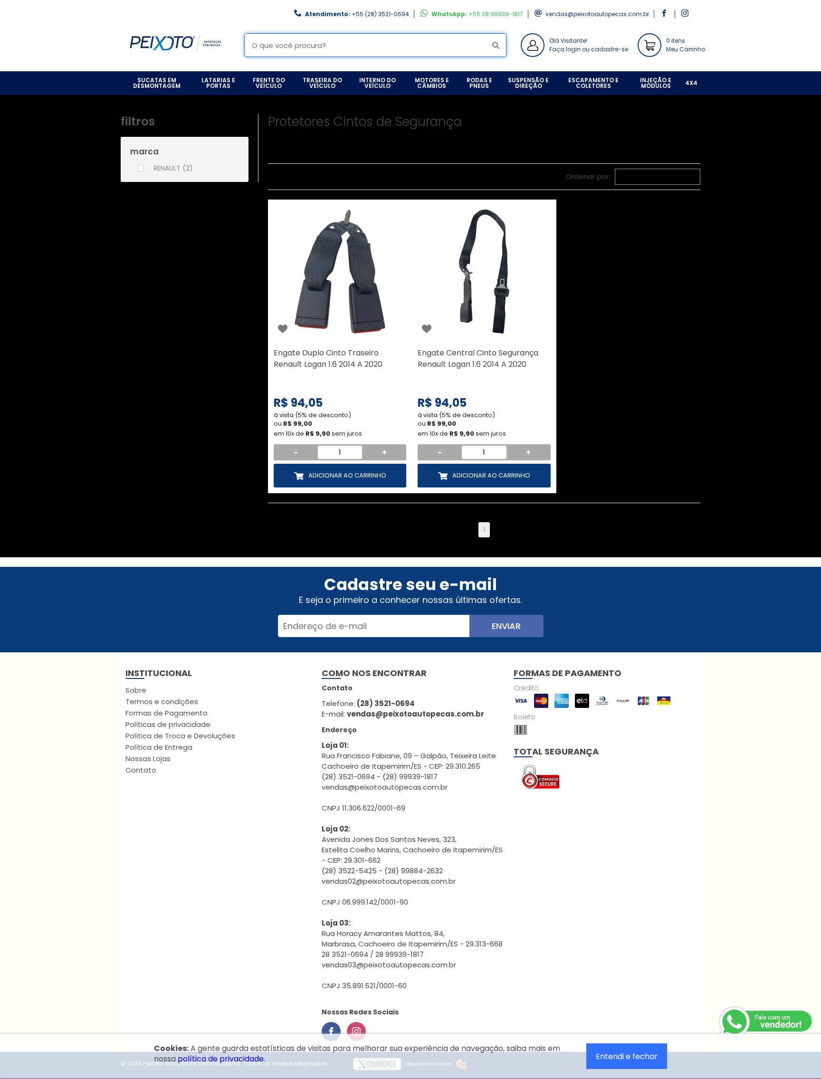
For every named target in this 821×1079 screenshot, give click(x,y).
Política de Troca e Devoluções (180, 736)
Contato (140, 770)
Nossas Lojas (148, 759)
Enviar (506, 626)
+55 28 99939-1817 (495, 14)
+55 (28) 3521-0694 (380, 14)
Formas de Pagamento (166, 713)
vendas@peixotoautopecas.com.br (597, 14)
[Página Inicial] (175, 63)
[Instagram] (356, 1031)
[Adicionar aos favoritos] (283, 329)
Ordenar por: (588, 176)
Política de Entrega (158, 747)
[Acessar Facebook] (665, 14)
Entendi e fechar (627, 1056)
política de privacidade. (221, 1058)
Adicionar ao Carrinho (347, 475)
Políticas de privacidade (167, 724)
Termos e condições (161, 702)
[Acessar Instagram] (686, 14)
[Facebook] (331, 1031)
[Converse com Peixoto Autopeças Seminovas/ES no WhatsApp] (766, 1022)
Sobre (135, 690)
